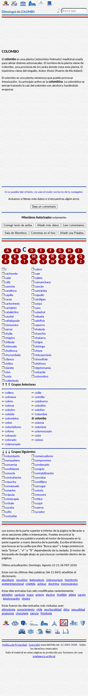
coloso (39, 440)
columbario (12, 456)
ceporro (40, 325)
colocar (9, 405)
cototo (39, 490)
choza (38, 351)
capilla (9, 295)
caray (8, 299)
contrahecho (13, 477)
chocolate (22, 613)
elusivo (50, 595)
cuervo (39, 507)
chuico (26, 598)
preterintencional (13, 584)
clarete (9, 368)
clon (7, 372)
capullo (39, 295)
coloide (9, 414)
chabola (40, 329)
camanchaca (43, 282)
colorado (10, 440)
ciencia (34, 613)
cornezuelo (12, 486)
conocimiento (26, 609)
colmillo (40, 397)
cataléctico (12, 312)
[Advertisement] (44, 33)
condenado (42, 465)
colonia (39, 423)
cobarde (40, 372)
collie (38, 393)
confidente (12, 469)
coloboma (41, 401)
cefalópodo (12, 321)
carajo (82, 595)
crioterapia (12, 499)
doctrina (53, 584)
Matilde (62, 595)
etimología (8, 609)
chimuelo (11, 346)
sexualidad (78, 609)
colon (8, 423)
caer (37, 273)
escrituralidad (53, 609)
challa (8, 333)
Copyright (34, 645)
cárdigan (40, 299)
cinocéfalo (41, 359)
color (38, 435)
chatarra (40, 338)
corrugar (40, 486)
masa (30, 595)
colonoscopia (43, 431)
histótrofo (71, 580)
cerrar (9, 329)
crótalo (9, 503)
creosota (40, 495)
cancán (39, 286)
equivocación (11, 598)
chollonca (11, 351)
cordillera (41, 482)
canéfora (10, 291)
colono (9, 431)
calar (8, 278)
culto (8, 512)
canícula (20, 595)
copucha (10, 482)
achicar (41, 584)
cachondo (11, 273)
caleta (38, 278)
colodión (40, 405)
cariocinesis (12, 303)
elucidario (8, 580)
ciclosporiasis (43, 355)
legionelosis (36, 580)
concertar (11, 465)
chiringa (40, 346)
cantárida (41, 291)
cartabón (11, 308)
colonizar (40, 427)
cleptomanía (43, 368)
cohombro (41, 376)
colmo (9, 401)
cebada (39, 316)
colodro (10, 410)
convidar (40, 477)
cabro (38, 269)
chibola (9, 342)
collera (9, 393)
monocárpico (69, 584)
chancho (40, 333)
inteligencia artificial (44, 656)
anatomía (8, 613)
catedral (40, 312)
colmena (10, 397)
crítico (39, 499)
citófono (40, 363)
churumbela (13, 355)
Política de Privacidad (14, 645)
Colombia (41, 414)
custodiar (11, 516)
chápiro (10, 338)
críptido (30, 584)
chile (39, 609)
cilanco (9, 359)
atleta (72, 595)
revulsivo (22, 580)
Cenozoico (11, 325)
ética (66, 609)
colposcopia (12, 444)
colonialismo (13, 427)
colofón (40, 410)
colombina (12, 418)
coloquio (10, 435)
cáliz (7, 282)
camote (10, 286)
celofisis (40, 321)
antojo (39, 595)
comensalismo (44, 456)
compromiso (43, 460)
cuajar (39, 503)
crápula (10, 495)
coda (8, 376)
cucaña (9, 507)
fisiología (46, 613)
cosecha (10, 490)
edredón (7, 595)
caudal (9, 316)
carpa (38, 303)
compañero (12, 460)
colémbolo (12, 381)
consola (10, 473)
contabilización (44, 473)
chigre (39, 342)
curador (40, 512)
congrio (39, 469)
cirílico (9, 363)
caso (38, 308)
